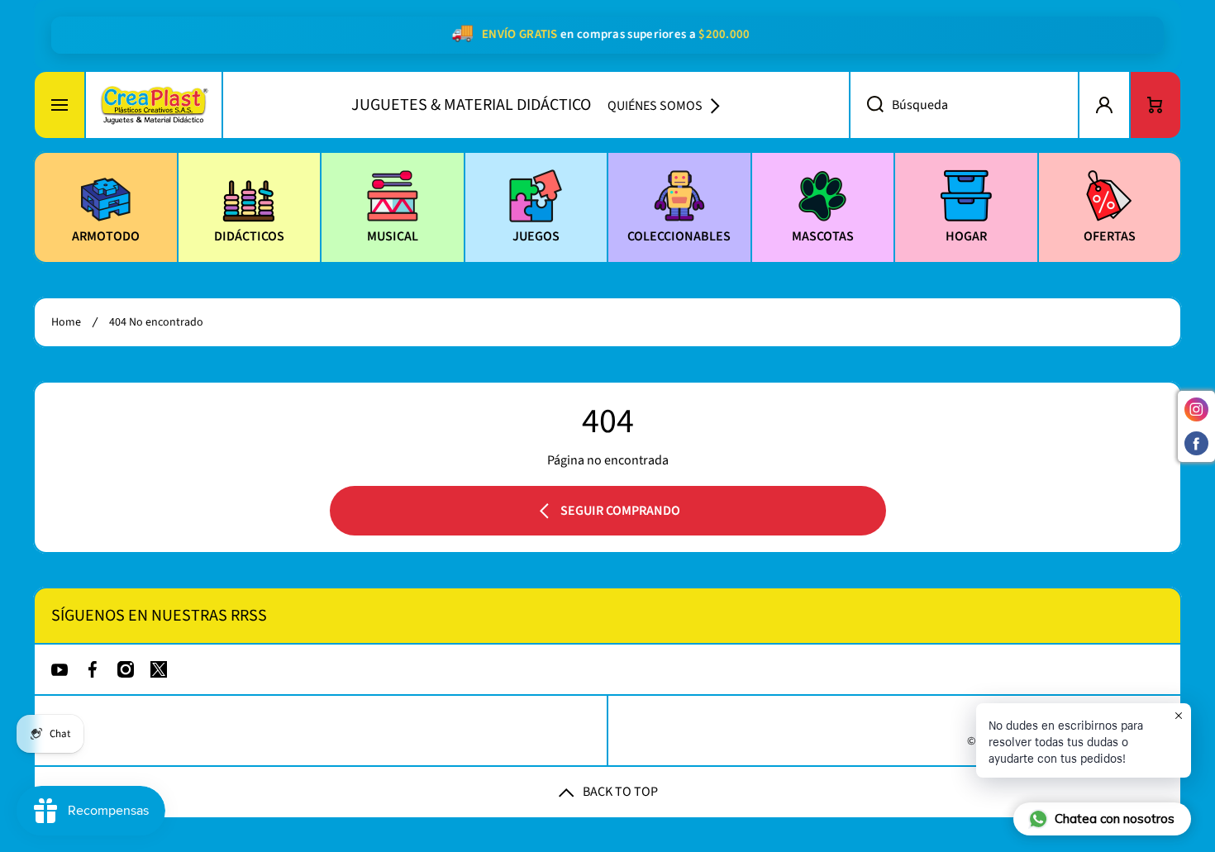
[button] (1155, 105)
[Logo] (154, 105)
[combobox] (964, 105)
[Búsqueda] (866, 105)
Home (66, 322)
